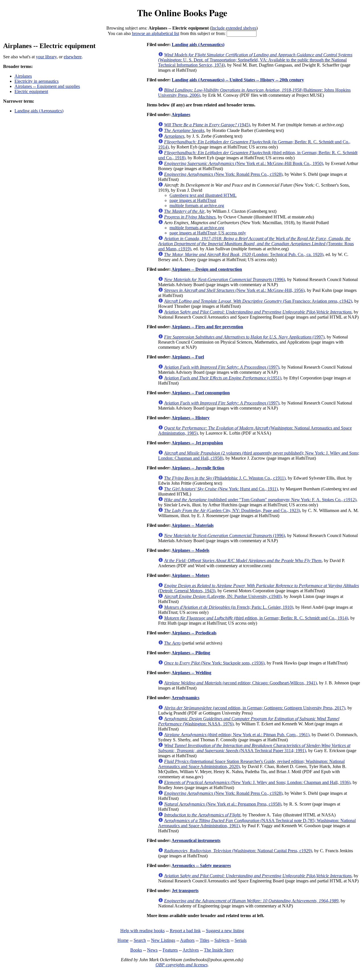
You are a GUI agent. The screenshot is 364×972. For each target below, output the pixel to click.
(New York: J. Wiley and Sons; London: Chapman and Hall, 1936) (257, 782)
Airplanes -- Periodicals (193, 632)
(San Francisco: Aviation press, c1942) (258, 301)
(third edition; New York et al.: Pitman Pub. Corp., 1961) (236, 734)
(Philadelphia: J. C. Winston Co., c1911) (225, 478)
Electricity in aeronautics (37, 81)
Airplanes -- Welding (191, 672)
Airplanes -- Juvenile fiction (197, 467)
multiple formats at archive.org (196, 205)
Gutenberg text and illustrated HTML (203, 195)
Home (123, 940)
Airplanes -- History (190, 417)
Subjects (221, 940)
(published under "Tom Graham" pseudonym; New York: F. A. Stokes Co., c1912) (260, 499)
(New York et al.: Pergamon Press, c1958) (222, 804)
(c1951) (222, 377)
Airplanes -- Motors (190, 575)
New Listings (163, 940)
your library (46, 56)
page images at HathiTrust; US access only (207, 232)
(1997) (244, 337)
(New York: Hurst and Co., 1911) (221, 488)
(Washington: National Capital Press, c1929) (238, 850)
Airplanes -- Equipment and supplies (47, 86)
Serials (241, 940)
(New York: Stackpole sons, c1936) (214, 663)
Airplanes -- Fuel (187, 356)
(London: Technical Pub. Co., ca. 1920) (243, 254)
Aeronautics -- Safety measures (201, 865)
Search (140, 940)
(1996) (224, 279)
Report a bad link (185, 930)
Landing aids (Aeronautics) (39, 110)
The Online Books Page (182, 12)
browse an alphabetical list (155, 33)
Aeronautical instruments (195, 840)
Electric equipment (31, 91)
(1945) (207, 124)
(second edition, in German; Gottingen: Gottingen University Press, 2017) (254, 707)
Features (170, 950)
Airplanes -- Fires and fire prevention (207, 326)
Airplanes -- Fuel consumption (200, 392)
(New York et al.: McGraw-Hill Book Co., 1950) (243, 163)
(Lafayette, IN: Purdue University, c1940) (223, 596)
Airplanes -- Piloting (190, 652)
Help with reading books (142, 930)
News (152, 950)
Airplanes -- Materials (192, 525)
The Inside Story (219, 950)
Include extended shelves (233, 28)
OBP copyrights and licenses (182, 964)
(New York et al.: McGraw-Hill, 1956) (234, 290)
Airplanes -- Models (190, 550)
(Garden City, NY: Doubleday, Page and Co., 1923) (232, 510)
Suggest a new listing (225, 930)
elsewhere (73, 56)
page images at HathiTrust (192, 200)
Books (136, 950)
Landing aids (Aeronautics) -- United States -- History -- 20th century (238, 79)
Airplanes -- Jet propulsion (197, 442)
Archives (191, 950)
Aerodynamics (185, 697)
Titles (204, 940)
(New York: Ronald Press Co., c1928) (223, 174)
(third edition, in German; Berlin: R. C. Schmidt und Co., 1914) (256, 618)
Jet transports (185, 890)
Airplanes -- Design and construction (206, 269)
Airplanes (23, 76)
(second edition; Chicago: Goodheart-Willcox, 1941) (240, 682)
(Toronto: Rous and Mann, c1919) (256, 243)
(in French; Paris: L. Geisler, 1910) (228, 607)
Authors (187, 940)
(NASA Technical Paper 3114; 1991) (254, 748)
